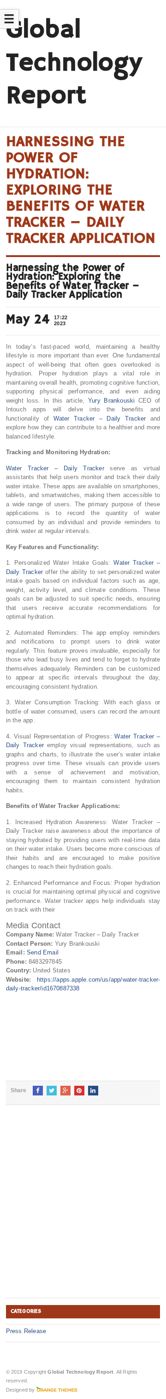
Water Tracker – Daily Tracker (99, 418)
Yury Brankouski (111, 400)
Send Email (43, 952)
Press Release (26, 1331)
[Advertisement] (83, 1209)
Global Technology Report (74, 63)
